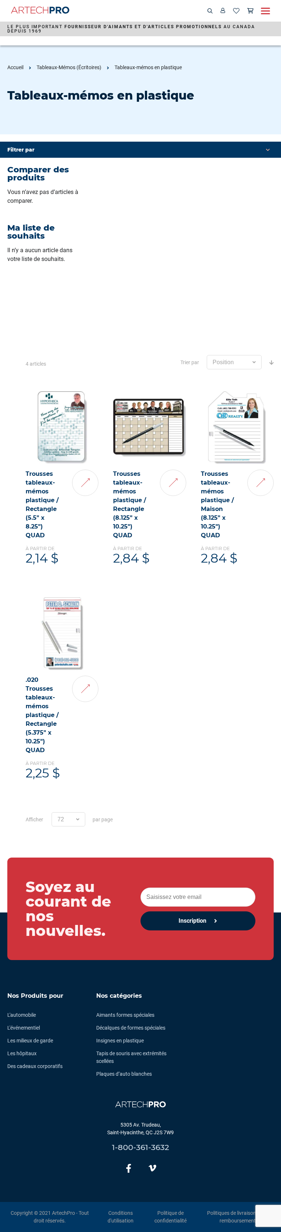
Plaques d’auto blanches (124, 1074)
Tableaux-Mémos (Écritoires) (69, 67)
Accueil (15, 67)
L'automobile (21, 1015)
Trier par (189, 362)
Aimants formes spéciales (125, 1015)
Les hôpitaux (22, 1053)
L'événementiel (23, 1028)
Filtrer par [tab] (20, 149)
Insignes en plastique (120, 1041)
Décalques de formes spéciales (130, 1028)
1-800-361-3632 (140, 1147)
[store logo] (40, 11)
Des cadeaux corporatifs (35, 1066)
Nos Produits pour (35, 995)
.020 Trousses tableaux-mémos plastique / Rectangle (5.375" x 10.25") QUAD (42, 715)
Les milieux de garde (30, 1041)
